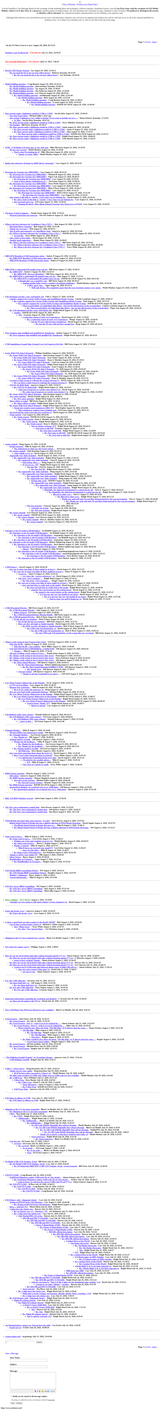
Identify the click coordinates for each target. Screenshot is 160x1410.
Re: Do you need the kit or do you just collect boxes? (36, 75)
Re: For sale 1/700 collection (21, 987)
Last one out (15, 1141)
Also (33, 1309)
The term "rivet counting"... (30, 578)
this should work (34, 669)
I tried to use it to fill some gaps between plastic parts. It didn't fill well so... (46, 967)
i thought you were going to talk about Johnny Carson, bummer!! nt (38, 902)
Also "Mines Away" (22, 927)
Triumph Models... (13, 730)
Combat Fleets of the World (78, 1241)
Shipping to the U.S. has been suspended (22, 1109)
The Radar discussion (80, 1243)
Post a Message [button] (69, 4)
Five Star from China (19, 116)
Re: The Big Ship (34, 1032)
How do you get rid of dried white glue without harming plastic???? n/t (35, 956)
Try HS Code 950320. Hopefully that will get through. (54, 1125)
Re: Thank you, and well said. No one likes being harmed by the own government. (100, 501)
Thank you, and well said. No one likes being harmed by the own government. (94, 499)
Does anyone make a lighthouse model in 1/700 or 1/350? (29, 113)
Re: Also (39, 1312)
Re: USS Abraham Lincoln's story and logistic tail (31, 310)
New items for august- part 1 (17, 947)
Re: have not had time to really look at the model (47, 588)
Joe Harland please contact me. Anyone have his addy (28, 1325)
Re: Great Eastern (17, 1021)
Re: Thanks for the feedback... (31, 744)
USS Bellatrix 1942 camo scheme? (19, 714)
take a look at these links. (20, 238)
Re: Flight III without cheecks (31, 1303)
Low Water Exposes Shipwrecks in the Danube (25, 683)
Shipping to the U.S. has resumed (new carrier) (25, 938)
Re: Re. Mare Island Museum (31, 665)
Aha (81, 1250)
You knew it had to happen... (17, 213)
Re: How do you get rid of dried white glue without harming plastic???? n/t (41, 958)
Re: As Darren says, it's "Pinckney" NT (30, 1211)
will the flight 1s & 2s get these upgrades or (93, 1266)
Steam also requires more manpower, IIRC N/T (34, 408)
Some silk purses (30, 1085)
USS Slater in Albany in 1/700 (17, 1098)
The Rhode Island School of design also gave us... (34, 825)
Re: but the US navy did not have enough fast (55, 324)
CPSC (12, 1114)
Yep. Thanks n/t (20, 737)
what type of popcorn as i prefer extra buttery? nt (39, 390)
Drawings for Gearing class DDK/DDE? (22, 172)
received (17, 1143)
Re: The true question (40, 510)
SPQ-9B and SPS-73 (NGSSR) (35, 1218)
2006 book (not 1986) (75, 1271)
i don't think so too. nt (23, 453)
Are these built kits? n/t (19, 983)
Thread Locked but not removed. (24, 215)
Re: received (23, 1146)
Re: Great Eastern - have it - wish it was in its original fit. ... (35, 1023)
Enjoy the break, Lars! (14, 911)
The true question (34, 506)
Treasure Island (25, 672)
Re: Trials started (21, 417)
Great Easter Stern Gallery (38, 1042)
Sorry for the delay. (31, 850)
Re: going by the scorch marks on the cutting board (57, 592)
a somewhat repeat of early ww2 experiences (41, 317)
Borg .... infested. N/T (19, 1207)
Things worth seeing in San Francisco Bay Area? (25, 642)
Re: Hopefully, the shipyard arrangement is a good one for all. (75, 492)
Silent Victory (15, 857)
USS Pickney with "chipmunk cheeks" (21, 1200)
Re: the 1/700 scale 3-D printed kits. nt (47, 631)
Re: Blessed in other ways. (68, 497)
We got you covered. (18, 150)
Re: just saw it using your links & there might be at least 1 (39, 572)
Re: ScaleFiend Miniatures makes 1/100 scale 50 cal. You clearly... (41, 1180)
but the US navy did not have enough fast (48, 322)
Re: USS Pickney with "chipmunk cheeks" (27, 1298)
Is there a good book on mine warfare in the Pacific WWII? (30, 922)
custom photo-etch (13, 1336)
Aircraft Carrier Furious (24, 780)
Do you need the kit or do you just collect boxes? (30, 73)
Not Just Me (32, 467)
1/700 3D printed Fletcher (16, 608)
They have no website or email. (36, 764)
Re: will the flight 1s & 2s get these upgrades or (99, 1268)
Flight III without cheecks (25, 1300)
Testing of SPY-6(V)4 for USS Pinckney (26, 1202)
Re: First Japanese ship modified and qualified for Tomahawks (36, 335)
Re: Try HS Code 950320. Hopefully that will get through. (60, 1127)
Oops (29, 1153)
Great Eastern (11, 1019)
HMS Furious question (14, 773)
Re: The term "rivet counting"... (36, 581)
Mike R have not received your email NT (35, 848)
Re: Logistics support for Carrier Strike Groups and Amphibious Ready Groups (48, 301)
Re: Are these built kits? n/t (25, 985)
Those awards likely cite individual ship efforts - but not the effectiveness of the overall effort (62, 306)
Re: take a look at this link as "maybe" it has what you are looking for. (44, 200)
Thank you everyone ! (19, 229)
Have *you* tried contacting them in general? (33, 755)
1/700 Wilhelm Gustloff (20, 1060)
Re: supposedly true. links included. (29, 458)
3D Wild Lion (24, 751)
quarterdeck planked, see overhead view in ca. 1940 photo (34, 787)
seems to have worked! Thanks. (27, 960)
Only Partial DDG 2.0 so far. (30, 1216)
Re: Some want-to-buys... (20, 839)
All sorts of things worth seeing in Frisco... (27, 653)
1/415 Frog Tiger (21, 1089)
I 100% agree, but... (35, 285)
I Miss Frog (19, 1080)
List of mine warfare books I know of (25, 924)
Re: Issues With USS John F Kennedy (25, 355)
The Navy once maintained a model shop (22, 807)
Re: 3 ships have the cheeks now (27, 1214)
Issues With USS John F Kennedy (19, 353)
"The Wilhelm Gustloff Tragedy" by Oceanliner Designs (29, 1057)
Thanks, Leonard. (21, 846)
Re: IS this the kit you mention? (31, 622)
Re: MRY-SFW (16, 272)
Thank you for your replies (21, 1071)
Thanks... (18, 651)
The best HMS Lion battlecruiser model (26, 733)
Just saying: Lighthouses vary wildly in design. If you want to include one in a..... (44, 118)
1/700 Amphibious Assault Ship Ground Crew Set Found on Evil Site (34, 344)
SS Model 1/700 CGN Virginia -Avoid (21, 1162)
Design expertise (16, 446)
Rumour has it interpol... (20, 687)
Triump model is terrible (20, 739)
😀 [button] (43, 1391)
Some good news (38, 1137)
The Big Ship (28, 1030)
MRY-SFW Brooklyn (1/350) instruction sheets (24, 256)
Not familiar (15, 125)
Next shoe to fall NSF (44, 428)
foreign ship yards (39, 481)
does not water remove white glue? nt (34, 969)
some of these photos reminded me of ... (30, 181)
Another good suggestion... (21, 240)
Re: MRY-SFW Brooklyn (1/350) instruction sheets (31, 258)
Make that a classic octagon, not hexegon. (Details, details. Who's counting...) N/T (57, 1293)
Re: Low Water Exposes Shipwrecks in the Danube (31, 694)
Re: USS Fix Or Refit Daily (25, 387)
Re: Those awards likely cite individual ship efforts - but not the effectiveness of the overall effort (68, 308)
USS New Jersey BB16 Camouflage (20, 886)
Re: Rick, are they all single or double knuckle (42, 626)
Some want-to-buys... (14, 836)
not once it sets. (29, 972)
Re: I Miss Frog (25, 1082)
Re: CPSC (18, 1116)
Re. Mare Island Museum (25, 662)
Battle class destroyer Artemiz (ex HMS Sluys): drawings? (29, 163)
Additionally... (24, 1118)
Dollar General (20, 612)
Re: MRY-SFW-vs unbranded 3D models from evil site (32, 276)
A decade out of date (40, 508)
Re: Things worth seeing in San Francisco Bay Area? (32, 656)
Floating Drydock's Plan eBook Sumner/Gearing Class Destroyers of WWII (50, 204)
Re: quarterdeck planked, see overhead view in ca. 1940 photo (40, 789)
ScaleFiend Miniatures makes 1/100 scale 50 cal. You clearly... (35, 1177)
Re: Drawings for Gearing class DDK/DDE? (28, 174)
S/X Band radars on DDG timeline (89, 1257)
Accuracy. (22, 574)
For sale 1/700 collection (15, 981)
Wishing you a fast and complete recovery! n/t (33, 841)
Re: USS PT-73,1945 (18, 1184)
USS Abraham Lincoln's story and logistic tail (24, 297)
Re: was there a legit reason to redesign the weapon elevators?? (40, 383)
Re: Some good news (44, 1139)
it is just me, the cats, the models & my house (59, 594)
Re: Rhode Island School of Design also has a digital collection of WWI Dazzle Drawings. (51, 828)
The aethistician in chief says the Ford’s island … (34, 449)
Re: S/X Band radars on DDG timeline (95, 1259)
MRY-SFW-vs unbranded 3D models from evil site (26, 269)
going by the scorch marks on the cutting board (51, 590)
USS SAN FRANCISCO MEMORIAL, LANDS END (32, 649)
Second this (19, 236)
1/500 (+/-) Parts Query (15, 1069)
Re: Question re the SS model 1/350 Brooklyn (29, 533)
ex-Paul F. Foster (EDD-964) (34, 1305)
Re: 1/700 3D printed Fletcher (22, 610)
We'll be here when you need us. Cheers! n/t (32, 1073)
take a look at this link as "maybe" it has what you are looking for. (38, 197)
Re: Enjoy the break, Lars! (21, 913)
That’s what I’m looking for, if (26, 152)
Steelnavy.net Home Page (87, 4)
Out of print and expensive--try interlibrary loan (30, 231)
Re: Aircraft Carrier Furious (30, 783)
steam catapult (11, 444)
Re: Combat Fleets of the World (84, 1255)
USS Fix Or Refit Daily (19, 385)
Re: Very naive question (24, 399)
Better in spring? (38, 706)
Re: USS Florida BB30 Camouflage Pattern (28, 873)
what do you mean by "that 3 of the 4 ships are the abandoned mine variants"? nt (65, 1282)
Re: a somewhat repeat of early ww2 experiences (47, 319)
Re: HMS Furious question (21, 778)
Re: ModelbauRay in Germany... (28, 862)
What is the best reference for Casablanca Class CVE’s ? (29, 224)
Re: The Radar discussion (86, 1246)
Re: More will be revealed (25, 403)
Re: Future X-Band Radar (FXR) (54, 1227)
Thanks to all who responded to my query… (41, 674)
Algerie (26, 549)
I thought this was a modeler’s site (32, 281)
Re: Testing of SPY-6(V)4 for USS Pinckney (32, 1204)
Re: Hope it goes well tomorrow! (27, 852)
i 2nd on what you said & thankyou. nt (65, 599)
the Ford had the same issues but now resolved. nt (31, 412)
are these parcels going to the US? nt (25, 1001)
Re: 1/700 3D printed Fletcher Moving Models (33, 615)
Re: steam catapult (17, 451)
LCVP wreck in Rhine (19, 685)
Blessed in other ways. (62, 494)
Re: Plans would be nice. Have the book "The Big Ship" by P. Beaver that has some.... (59, 1039)
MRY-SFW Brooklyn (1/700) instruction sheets (29, 260)
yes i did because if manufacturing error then (37, 758)
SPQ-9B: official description (60, 1232)
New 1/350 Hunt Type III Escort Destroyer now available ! (29, 1010)
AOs (20, 315)
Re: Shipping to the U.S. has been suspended (28, 1111)
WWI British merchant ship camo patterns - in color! (27, 821)
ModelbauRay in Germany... (22, 859)
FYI (76, 1252)
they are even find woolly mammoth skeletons (29, 692)
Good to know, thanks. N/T (38, 703)
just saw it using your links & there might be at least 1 (33, 569)
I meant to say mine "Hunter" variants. (52, 1284)
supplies (17, 313)
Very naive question (18, 396)
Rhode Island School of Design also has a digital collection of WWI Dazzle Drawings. (45, 823)
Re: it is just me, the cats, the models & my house (65, 597)
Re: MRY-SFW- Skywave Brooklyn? (29, 274)
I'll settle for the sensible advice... (37, 760)
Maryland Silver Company (21, 226)
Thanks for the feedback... (25, 742)
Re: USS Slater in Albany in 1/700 (24, 1100)
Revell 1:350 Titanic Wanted (17, 70)
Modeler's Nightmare (19, 875)
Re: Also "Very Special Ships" (31, 929)
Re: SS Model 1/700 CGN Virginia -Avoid (27, 1164)
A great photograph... (19, 877)
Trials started (15, 415)
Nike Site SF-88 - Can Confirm (27, 646)
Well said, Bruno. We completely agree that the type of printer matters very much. (66, 288)
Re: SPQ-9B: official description (66, 1234)
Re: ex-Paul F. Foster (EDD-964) (40, 1307)
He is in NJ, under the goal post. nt (28, 690)
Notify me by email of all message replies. (29, 1396)
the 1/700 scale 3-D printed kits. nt (41, 628)
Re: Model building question (22, 86)
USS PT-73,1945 (12, 1175)
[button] (35, 1391)
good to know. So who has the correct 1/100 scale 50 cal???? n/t (45, 1182)
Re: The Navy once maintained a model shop (28, 809)
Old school (14, 776)
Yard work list (29, 1289)
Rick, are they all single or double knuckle (36, 624)
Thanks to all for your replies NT (24, 855)
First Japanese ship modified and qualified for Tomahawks (30, 333)
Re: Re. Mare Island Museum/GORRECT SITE (43, 667)
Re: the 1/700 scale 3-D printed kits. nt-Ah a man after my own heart (65, 633)
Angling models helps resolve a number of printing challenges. (49, 283)
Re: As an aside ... (34, 1150)
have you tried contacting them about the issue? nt (31, 753)
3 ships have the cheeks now (21, 1209)
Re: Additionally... (30, 1121)
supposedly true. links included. (23, 456)
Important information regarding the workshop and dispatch (31, 999)
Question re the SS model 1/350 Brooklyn (22, 531)
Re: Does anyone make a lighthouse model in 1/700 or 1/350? (35, 123)
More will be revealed (19, 401)
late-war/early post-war (24, 202)
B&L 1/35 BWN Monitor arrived (19, 798)
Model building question (15, 84)
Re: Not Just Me (38, 469)
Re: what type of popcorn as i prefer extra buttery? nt (45, 392)
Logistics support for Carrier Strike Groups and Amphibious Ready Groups (42, 299)
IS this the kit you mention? (25, 619)
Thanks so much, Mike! (28, 154)
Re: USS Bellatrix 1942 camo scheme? (26, 717)
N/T (29, 762)
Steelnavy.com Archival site (16, 53)
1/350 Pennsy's (11, 567)
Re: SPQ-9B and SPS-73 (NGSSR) (41, 1220)
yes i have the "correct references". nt (39, 576)
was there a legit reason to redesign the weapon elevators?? (34, 380)
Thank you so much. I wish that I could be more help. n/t (64, 1134)
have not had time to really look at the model (41, 585)
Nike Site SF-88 (16, 644)
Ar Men (17, 120)
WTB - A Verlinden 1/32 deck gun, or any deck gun (26, 147)
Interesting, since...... (31, 462)
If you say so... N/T (31, 465)
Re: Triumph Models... (19, 735)
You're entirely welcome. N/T (43, 426)
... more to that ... (25, 721)
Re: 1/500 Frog (16, 1078)
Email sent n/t (15, 1328)
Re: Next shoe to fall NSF (50, 431)
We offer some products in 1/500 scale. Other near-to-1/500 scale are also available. (44, 1075)
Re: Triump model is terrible (26, 749)
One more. (36, 1037)
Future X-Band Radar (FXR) (48, 1225)
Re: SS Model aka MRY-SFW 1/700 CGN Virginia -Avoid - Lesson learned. (45, 1166)
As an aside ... (28, 1148)
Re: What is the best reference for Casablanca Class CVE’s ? (35, 233)
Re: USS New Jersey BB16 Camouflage (26, 889)
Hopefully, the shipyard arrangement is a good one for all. (68, 490)
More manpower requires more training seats (37, 410)
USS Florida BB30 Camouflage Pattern (21, 870)
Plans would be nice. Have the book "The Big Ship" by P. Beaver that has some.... (53, 1028)
